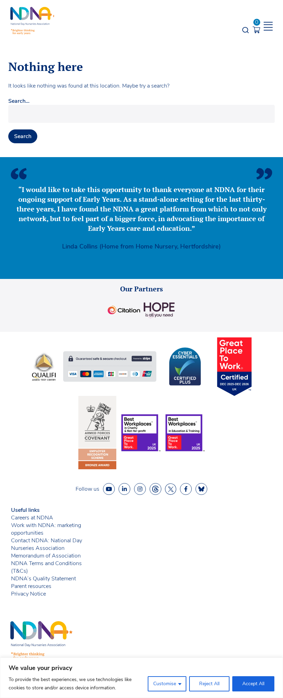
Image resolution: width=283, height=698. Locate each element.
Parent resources (31, 586)
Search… (18, 101)
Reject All (209, 683)
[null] (155, 489)
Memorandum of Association (46, 556)
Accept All (253, 683)
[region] (141, 678)
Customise (164, 683)
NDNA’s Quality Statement (43, 578)
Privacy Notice (28, 594)
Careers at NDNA (32, 518)
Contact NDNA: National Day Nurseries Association (46, 544)
